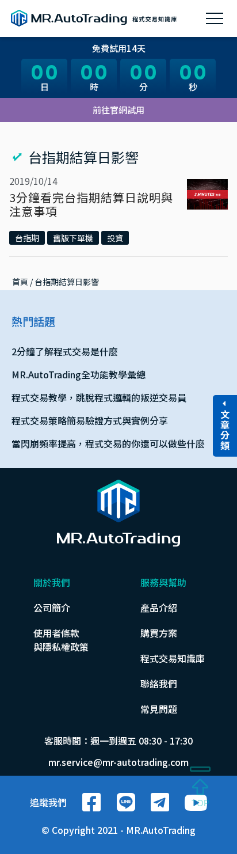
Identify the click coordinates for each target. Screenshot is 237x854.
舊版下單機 (73, 238)
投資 (115, 238)
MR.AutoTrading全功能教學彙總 (79, 374)
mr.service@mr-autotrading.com (118, 762)
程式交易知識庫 (172, 658)
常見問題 (158, 709)
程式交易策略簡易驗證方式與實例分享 (90, 420)
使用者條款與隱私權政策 (61, 640)
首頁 (20, 281)
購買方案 (158, 633)
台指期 (27, 238)
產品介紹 (158, 607)
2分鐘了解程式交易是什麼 (65, 351)
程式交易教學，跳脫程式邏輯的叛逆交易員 (99, 397)
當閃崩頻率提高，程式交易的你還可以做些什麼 (108, 443)
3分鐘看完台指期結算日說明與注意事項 (91, 204)
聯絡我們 (158, 683)
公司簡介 (51, 607)
